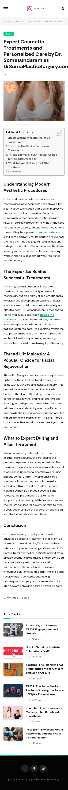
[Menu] (5, 9)
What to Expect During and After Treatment (29, 165)
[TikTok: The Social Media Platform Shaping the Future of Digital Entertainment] (13, 690)
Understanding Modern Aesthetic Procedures (28, 140)
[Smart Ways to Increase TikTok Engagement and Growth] (13, 629)
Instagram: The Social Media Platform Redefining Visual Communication (44, 733)
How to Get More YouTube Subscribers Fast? (43, 649)
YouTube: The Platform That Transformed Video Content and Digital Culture (44, 669)
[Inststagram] (35, 8)
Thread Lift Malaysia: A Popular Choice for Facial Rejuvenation (32, 157)
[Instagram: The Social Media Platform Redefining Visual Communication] (13, 734)
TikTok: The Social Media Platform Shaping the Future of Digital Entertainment (44, 690)
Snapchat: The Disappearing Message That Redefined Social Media (44, 712)
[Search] (63, 9)
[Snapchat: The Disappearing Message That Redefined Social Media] (13, 712)
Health (8, 34)
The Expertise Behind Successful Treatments (29, 148)
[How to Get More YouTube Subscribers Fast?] (13, 651)
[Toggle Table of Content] (57, 133)
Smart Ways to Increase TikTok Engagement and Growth (42, 629)
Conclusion (15, 171)
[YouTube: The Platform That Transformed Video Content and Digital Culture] (13, 669)
